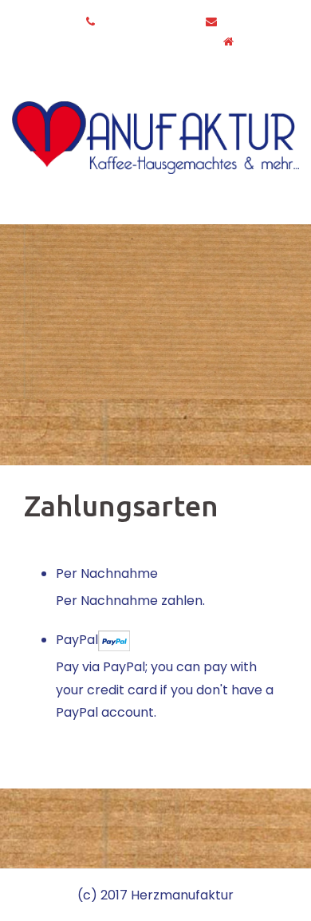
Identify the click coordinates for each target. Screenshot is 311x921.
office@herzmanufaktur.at (132, 41)
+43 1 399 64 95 (146, 22)
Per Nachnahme (107, 573)
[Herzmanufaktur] (155, 137)
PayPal (77, 639)
